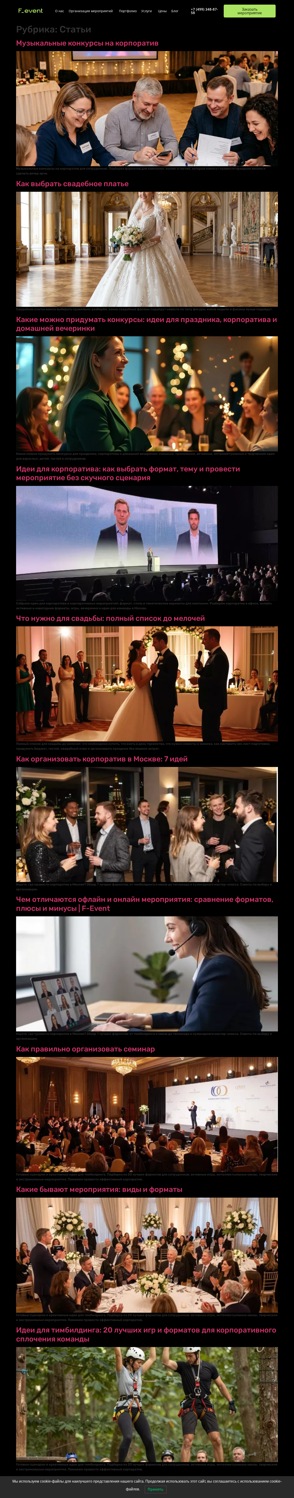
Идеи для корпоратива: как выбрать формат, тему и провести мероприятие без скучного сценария (128, 473)
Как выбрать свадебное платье (72, 183)
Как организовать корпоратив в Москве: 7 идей (102, 759)
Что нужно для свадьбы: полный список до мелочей (110, 618)
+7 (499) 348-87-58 (204, 11)
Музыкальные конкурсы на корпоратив (87, 43)
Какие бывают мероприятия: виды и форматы (99, 1189)
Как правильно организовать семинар (85, 1049)
